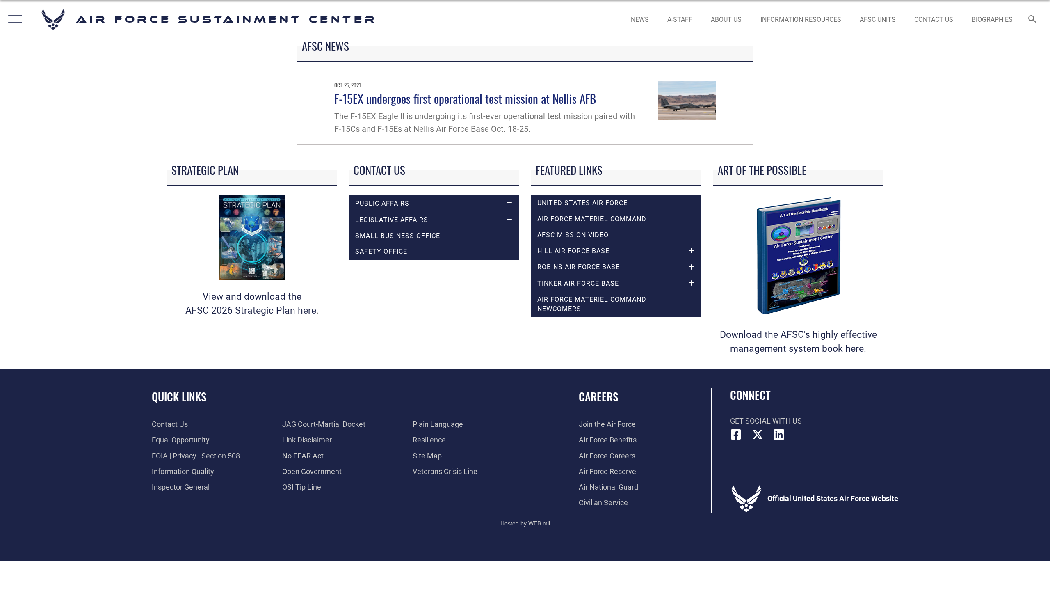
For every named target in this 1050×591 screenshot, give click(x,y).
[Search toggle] (1032, 19)
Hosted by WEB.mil (525, 523)
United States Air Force (582, 203)
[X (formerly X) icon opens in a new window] (757, 434)
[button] (13, 19)
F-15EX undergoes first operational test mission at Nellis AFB (465, 98)
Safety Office (381, 251)
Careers (598, 396)
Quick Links (179, 396)
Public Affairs (382, 203)
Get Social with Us (766, 421)
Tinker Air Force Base (578, 283)
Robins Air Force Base (578, 267)
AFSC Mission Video (573, 235)
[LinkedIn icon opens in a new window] (779, 434)
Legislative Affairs (391, 220)
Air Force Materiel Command (591, 219)
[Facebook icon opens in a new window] (736, 434)
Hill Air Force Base (573, 251)
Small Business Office (397, 236)
